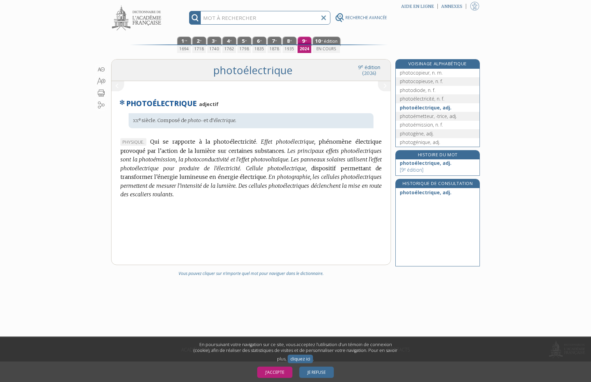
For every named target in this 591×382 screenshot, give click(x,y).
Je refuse (316, 372)
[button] (101, 69)
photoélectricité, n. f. (422, 98)
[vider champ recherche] (323, 18)
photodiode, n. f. (417, 90)
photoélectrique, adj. (425, 107)
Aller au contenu (137, 6)
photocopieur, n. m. (421, 72)
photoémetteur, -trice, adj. (428, 116)
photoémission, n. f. (421, 124)
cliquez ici (300, 359)
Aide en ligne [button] (417, 6)
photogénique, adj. (420, 142)
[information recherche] (195, 18)
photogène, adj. (417, 133)
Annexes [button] (451, 6)
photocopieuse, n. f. (421, 81)
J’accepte (274, 372)
